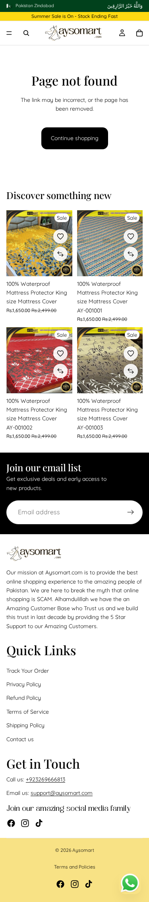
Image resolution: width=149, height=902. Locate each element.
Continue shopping (75, 138)
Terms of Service (27, 711)
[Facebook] (11, 823)
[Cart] (139, 33)
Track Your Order (27, 670)
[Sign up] (130, 512)
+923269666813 (45, 779)
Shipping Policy (25, 725)
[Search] (26, 33)
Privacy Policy (23, 684)
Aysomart (83, 850)
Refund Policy (23, 698)
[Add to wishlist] (60, 236)
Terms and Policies (74, 867)
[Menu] (9, 33)
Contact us (20, 739)
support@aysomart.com (62, 793)
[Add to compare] (60, 254)
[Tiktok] (39, 823)
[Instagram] (25, 823)
